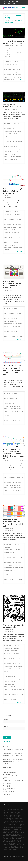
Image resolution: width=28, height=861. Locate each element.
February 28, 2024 (16, 109)
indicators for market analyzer (13, 557)
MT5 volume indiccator (10, 146)
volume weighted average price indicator (13, 248)
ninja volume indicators (11, 328)
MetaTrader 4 (8, 69)
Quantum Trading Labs (13, 855)
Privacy (10, 856)
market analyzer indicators (12, 565)
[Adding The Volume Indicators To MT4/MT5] (14, 97)
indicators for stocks (10, 560)
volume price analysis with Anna (13, 336)
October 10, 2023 (19, 377)
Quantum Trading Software (8, 1)
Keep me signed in (8, 732)
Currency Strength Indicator (9, 772)
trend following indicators (12, 681)
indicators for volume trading (13, 74)
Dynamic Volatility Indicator (9, 782)
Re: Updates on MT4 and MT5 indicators (12, 753)
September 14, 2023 (9, 530)
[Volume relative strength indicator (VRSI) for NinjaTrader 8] (14, 180)
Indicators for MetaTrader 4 (12, 64)
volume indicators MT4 (10, 77)
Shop (19, 3)
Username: (5, 719)
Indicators (15, 61)
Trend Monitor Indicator (8, 791)
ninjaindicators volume (10, 229)
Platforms (7, 72)
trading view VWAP (9, 403)
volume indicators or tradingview (14, 408)
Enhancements (16, 123)
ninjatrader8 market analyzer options (12, 573)
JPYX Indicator (6, 785)
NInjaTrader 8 (17, 219)
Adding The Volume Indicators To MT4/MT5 (13, 759)
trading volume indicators (11, 149)
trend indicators (9, 684)
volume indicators (9, 154)
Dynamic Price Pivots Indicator (10, 778)
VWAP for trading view (11, 418)
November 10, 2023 (9, 197)
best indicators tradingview (12, 655)
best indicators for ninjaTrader (13, 318)
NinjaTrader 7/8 (6, 3)
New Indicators (8, 219)
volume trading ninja (10, 245)
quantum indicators (9, 676)
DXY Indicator (6, 774)
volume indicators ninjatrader (13, 234)
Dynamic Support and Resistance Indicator (13, 780)
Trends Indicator (7, 793)
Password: (5, 726)
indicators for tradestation (12, 663)
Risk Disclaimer (16, 856)
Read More (19, 79)
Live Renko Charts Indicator (9, 786)
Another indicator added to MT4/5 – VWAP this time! (13, 756)
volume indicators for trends (12, 156)
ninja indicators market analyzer (13, 567)
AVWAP (14, 72)
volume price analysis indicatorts (13, 240)
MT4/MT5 (18, 1)
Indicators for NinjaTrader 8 (12, 216)
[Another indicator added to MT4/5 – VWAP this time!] (14, 33)
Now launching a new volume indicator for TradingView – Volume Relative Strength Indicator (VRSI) (13, 453)
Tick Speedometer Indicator (9, 788)
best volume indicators (10, 138)
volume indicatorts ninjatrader (13, 579)
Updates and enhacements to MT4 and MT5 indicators (13, 750)
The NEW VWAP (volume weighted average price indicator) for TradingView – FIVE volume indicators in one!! (13, 370)
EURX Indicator (7, 783)
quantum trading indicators (13, 577)
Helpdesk (7, 109)
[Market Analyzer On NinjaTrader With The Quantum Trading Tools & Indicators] (14, 511)
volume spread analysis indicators (14, 490)
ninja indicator (8, 671)
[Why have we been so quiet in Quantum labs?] (14, 608)
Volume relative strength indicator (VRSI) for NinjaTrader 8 (12, 191)
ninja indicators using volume (12, 326)
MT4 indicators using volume (12, 144)
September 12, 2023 (9, 631)
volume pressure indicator (12, 237)
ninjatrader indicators (10, 570)
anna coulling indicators (11, 650)
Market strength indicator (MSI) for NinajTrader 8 (11, 762)
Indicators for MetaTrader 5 (12, 67)
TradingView (13, 3)
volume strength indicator (12, 242)
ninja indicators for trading (12, 227)
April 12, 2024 (18, 45)
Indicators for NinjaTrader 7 (12, 214)
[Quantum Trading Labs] (10, 6)
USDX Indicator (7, 794)
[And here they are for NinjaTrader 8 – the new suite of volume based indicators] (14, 271)
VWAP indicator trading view (12, 420)
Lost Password (6, 741)
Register (5, 740)
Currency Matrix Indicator (9, 771)
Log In (6, 737)
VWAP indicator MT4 (9, 79)
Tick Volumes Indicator (8, 789)
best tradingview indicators (12, 658)
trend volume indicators (11, 151)
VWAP (19, 77)
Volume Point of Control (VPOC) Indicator (13, 796)
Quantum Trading (9, 45)
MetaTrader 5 (16, 69)
